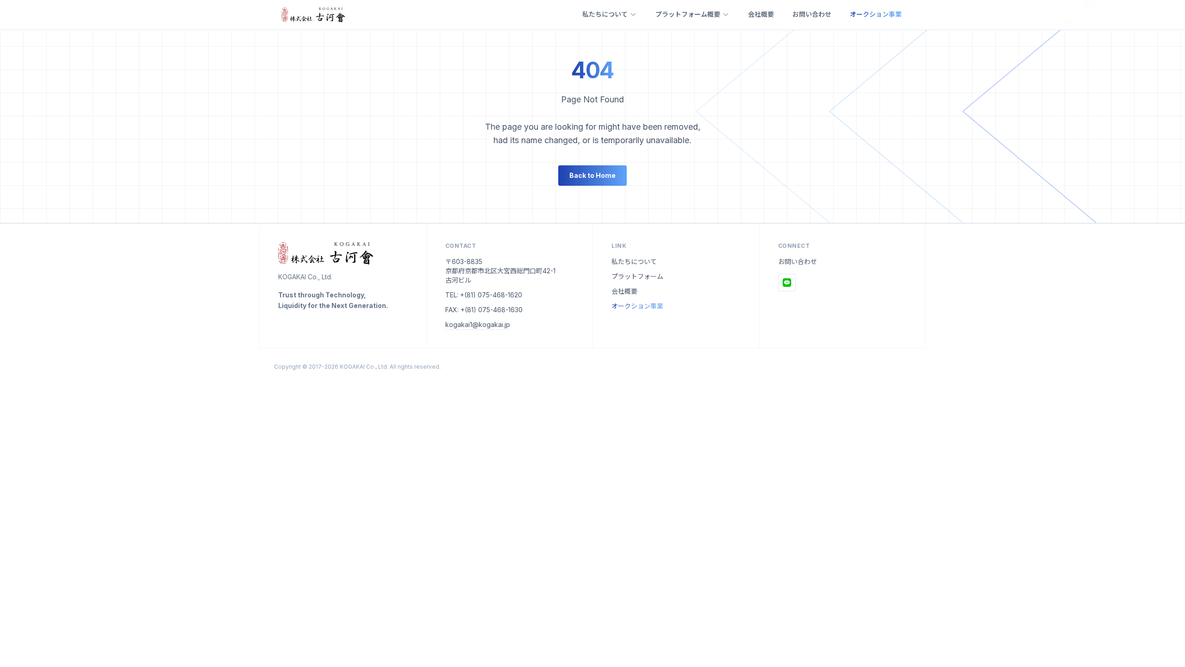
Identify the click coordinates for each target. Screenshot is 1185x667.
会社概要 (761, 14)
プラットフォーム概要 (687, 14)
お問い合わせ (811, 14)
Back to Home (592, 175)
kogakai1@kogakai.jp (477, 324)
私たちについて (605, 14)
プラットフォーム (637, 276)
